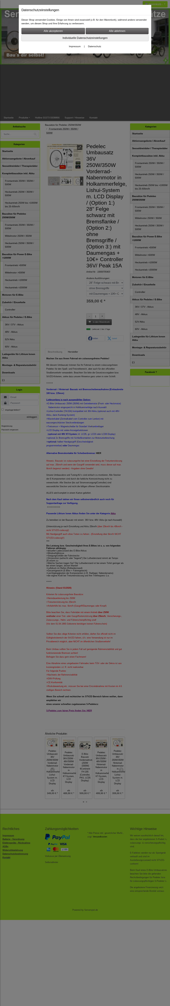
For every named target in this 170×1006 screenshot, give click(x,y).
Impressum (75, 46)
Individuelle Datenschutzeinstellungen (85, 38)
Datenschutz (94, 46)
